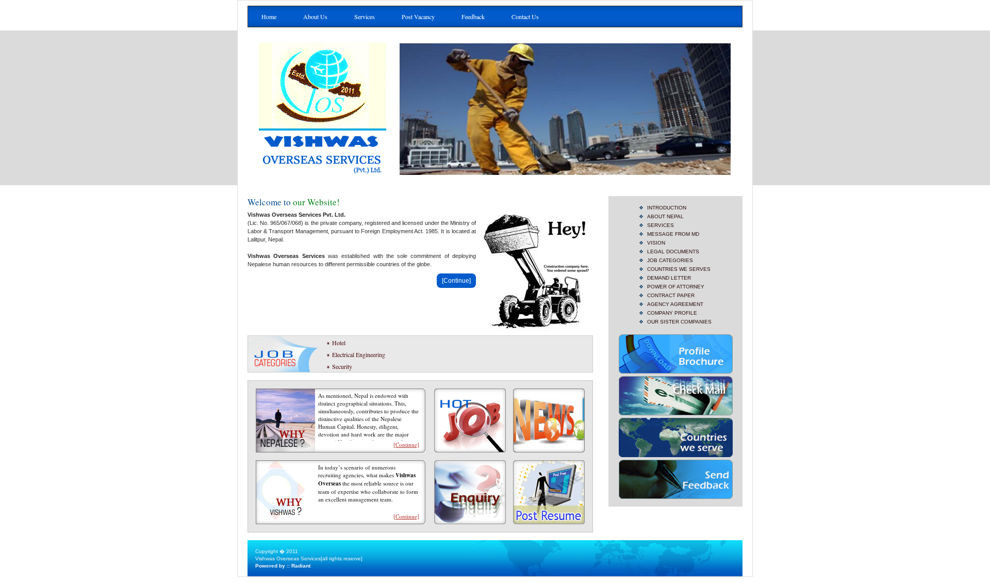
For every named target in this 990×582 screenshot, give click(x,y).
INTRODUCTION (666, 208)
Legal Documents (673, 251)
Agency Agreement (675, 304)
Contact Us (525, 16)
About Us (315, 16)
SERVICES (660, 225)
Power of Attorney (675, 286)
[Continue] (456, 280)
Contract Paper (671, 295)
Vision (656, 243)
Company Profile (672, 313)
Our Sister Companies (679, 322)
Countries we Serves (679, 269)
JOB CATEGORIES (670, 260)
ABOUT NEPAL (665, 216)
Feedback (473, 16)
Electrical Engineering (358, 354)
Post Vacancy (418, 16)
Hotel (338, 342)
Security (342, 366)
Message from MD (673, 234)
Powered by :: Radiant (282, 566)
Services (364, 16)
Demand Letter (669, 278)
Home (268, 16)
